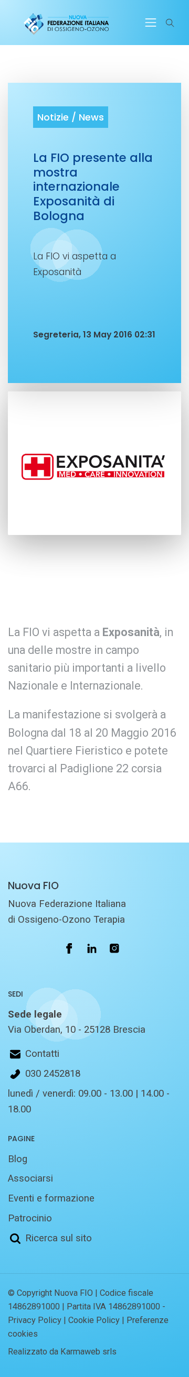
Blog (17, 1159)
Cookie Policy (94, 1320)
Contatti (42, 1053)
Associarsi (30, 1178)
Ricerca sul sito (58, 1238)
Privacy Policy (34, 1320)
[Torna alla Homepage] (64, 22)
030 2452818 (52, 1073)
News (91, 117)
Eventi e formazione (51, 1198)
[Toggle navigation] (151, 22)
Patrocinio (30, 1218)
